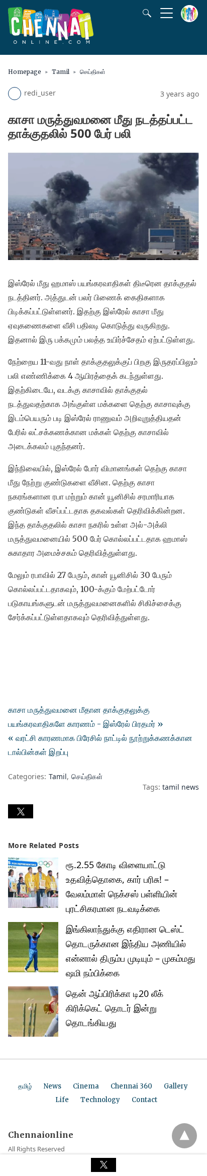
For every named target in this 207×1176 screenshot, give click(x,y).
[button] (20, 811)
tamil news (180, 787)
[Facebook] (16, 645)
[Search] (145, 13)
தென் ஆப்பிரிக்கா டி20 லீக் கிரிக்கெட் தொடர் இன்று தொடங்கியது (114, 1008)
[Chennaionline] (50, 40)
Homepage (24, 71)
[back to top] (184, 1135)
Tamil (60, 71)
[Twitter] (32, 645)
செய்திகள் (93, 71)
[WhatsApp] (48, 645)
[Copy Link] (64, 645)
